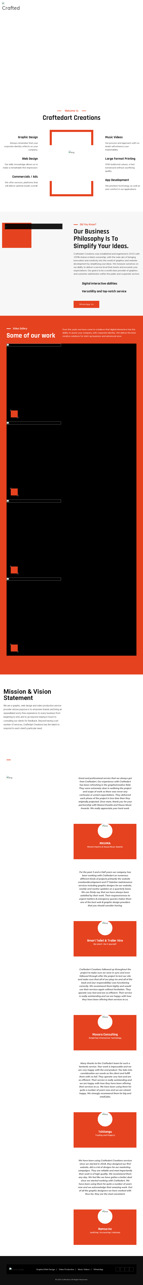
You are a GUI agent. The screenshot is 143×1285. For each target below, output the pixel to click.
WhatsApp (109, 6)
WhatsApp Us (86, 304)
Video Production (76, 6)
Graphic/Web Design (53, 6)
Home (36, 6)
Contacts (95, 6)
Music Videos (84, 1269)
